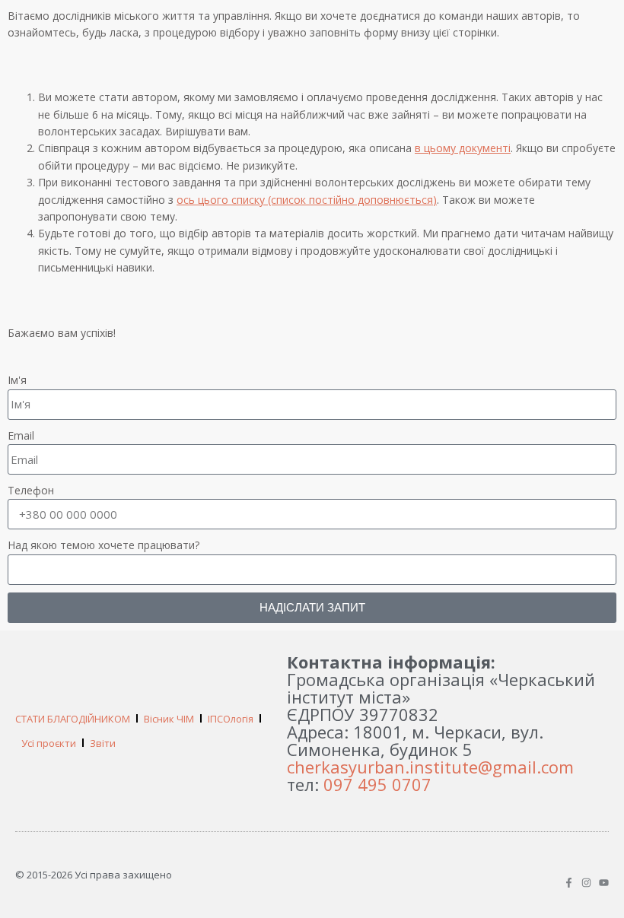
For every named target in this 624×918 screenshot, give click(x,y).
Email (21, 435)
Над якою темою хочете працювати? (103, 545)
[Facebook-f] (569, 883)
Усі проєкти (48, 743)
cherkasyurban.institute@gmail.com (430, 766)
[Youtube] (604, 883)
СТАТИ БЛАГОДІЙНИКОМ (72, 719)
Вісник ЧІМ (169, 719)
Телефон (31, 490)
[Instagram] (586, 883)
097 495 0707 (377, 784)
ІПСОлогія (230, 719)
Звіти (103, 743)
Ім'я (17, 380)
